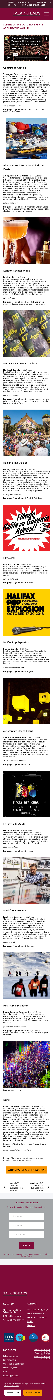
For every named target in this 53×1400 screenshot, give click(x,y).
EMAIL (30, 1322)
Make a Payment (10, 1368)
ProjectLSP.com (18, 1364)
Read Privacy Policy (11, 1385)
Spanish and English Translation (42, 1357)
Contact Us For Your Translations (27, 1170)
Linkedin (31, 1326)
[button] (50, 2)
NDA (5, 1372)
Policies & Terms (10, 1356)
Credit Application (11, 1376)
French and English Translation (42, 1354)
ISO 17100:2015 (9, 1360)
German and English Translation (42, 1350)
